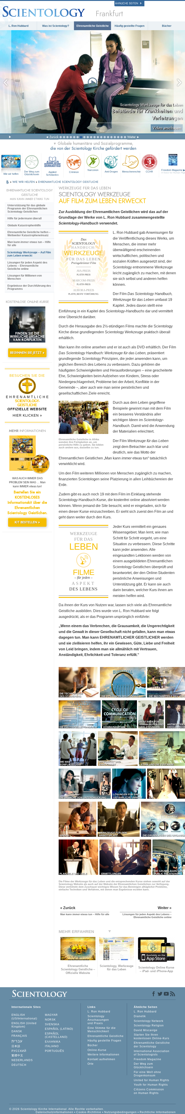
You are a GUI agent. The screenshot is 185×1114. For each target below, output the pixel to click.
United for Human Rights (151, 1080)
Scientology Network (148, 1021)
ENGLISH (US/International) (24, 1016)
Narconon (93, 170)
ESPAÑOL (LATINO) (59, 1028)
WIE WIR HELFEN (24, 182)
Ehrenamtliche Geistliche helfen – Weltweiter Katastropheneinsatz (29, 234)
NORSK (50, 1019)
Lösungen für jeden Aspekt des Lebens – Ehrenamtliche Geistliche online (27, 265)
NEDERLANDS (22, 1060)
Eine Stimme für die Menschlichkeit (102, 1029)
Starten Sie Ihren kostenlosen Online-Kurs (151, 1036)
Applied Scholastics (52, 173)
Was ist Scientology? (55, 25)
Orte (91, 1063)
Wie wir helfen (10, 173)
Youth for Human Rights (151, 1084)
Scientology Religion (149, 1025)
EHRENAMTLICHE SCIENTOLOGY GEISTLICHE (68, 182)
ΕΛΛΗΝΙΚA (52, 1041)
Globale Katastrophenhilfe (24, 225)
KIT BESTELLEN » (27, 522)
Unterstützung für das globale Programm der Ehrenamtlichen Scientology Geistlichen (27, 208)
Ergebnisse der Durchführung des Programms (29, 287)
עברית (17, 1041)
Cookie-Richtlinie (88, 1112)
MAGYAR (51, 1014)
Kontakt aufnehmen (101, 1059)
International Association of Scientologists (151, 1053)
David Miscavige (145, 1030)
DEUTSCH (19, 1064)
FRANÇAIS (19, 1035)
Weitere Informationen (103, 1054)
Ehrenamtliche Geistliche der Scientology (152, 1044)
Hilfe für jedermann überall (24, 218)
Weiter (131, 137)
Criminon (74, 172)
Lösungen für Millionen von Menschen (24, 277)
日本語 (16, 1046)
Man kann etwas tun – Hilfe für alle (29, 243)
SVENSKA (52, 1024)
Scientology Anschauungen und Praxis (98, 1020)
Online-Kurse (97, 1050)
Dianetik (140, 1016)
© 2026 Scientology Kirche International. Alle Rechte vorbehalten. (56, 1109)
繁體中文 (17, 1055)
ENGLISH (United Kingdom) (24, 1025)
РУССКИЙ (19, 1051)
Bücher (166, 25)
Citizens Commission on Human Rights (149, 1091)
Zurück (53, 137)
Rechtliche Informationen (158, 1112)
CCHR (149, 171)
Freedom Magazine (147, 1059)
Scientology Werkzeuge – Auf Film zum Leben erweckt (29, 254)
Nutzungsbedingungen (120, 1112)
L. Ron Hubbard (18, 25)
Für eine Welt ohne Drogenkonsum (147, 1074)
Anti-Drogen (111, 171)
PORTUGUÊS (54, 1051)
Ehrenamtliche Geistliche (92, 25)
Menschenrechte (131, 171)
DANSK (17, 1031)
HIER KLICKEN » (27, 415)
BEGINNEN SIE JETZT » (27, 352)
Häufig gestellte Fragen (129, 25)
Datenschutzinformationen (54, 1112)
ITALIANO (52, 1046)
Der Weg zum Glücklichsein (31, 172)
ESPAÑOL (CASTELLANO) (56, 1035)
